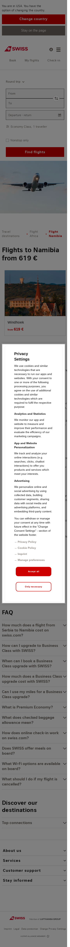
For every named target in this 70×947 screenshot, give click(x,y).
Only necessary (33, 586)
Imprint (22, 553)
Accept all (33, 571)
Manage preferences (31, 559)
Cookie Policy (27, 547)
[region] (34, 473)
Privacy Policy (27, 541)
